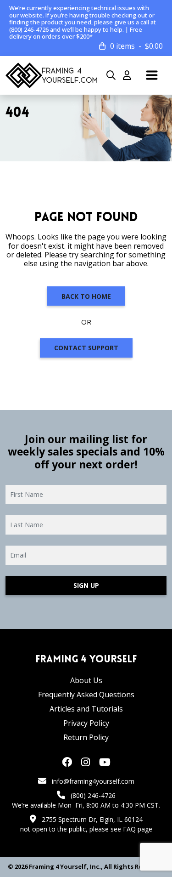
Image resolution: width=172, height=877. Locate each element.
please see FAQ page (120, 829)
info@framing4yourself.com (93, 781)
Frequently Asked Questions (86, 694)
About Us (86, 680)
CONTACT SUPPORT (86, 347)
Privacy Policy (86, 723)
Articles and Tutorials (86, 709)
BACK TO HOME (86, 296)
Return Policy (86, 737)
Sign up (86, 585)
